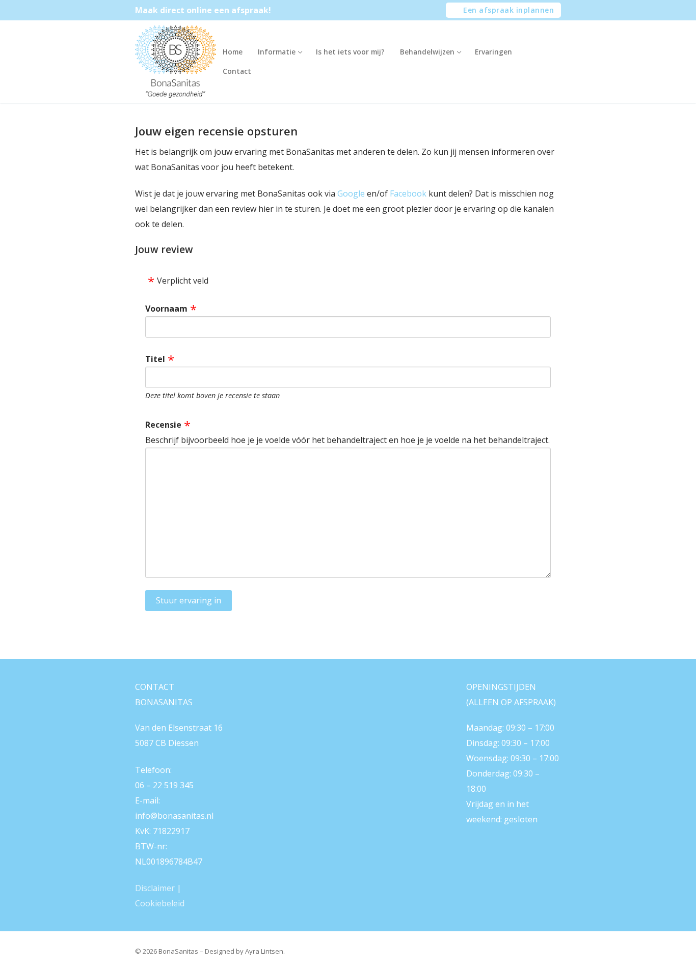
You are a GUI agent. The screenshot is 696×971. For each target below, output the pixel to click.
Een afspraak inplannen (507, 10)
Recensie (163, 424)
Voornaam (166, 308)
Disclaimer (155, 888)
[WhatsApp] (301, 695)
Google (351, 193)
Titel (155, 359)
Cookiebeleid (159, 903)
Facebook (408, 193)
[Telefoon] (325, 695)
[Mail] (278, 695)
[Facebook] (254, 695)
